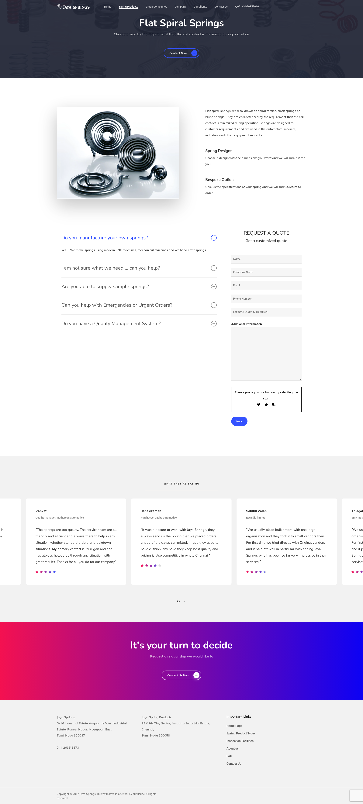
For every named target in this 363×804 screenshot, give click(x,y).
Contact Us (233, 763)
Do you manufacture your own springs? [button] (104, 237)
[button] (181, 53)
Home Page (234, 726)
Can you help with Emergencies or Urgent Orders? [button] (116, 305)
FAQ (229, 756)
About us (232, 748)
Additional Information (246, 324)
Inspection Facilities (240, 741)
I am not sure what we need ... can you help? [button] (110, 268)
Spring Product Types (241, 733)
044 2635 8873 (68, 747)
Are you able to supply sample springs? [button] (105, 286)
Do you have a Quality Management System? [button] (111, 323)
